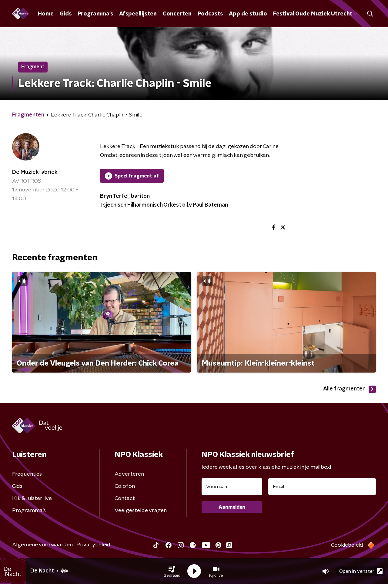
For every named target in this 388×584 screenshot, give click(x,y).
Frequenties (27, 474)
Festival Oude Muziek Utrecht (312, 14)
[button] (172, 571)
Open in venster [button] (356, 571)
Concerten (177, 14)
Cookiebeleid (347, 545)
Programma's (95, 14)
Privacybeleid (93, 545)
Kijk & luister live (32, 498)
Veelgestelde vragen (141, 510)
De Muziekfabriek (35, 172)
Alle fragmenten (344, 389)
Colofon (125, 486)
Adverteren (129, 474)
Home (46, 14)
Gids (66, 14)
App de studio (248, 14)
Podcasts (210, 14)
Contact (125, 498)
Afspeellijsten (138, 14)
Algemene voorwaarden (42, 545)
